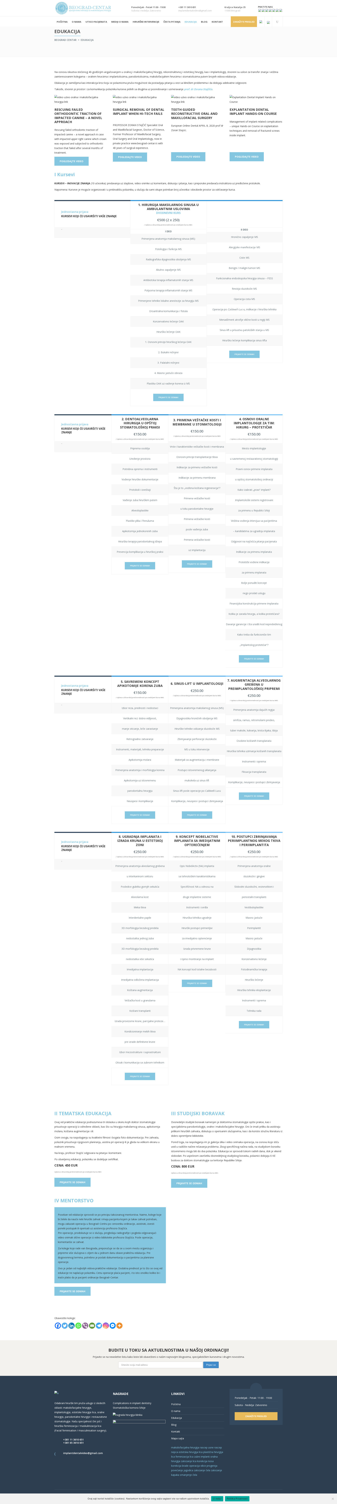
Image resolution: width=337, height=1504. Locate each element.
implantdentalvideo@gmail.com (83, 1453)
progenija (212, 1465)
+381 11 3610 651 (73, 1439)
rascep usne (207, 1447)
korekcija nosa (205, 1461)
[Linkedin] (71, 1326)
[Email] (92, 1326)
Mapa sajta (177, 1438)
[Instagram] (106, 1326)
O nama (175, 1411)
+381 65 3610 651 (73, 1442)
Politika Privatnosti (237, 1498)
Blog (173, 1424)
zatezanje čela (202, 1470)
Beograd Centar (65, 40)
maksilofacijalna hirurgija (185, 1447)
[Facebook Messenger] (113, 1326)
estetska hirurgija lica (191, 1452)
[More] (119, 1326)
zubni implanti (202, 1456)
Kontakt (175, 1431)
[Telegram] (99, 1326)
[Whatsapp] (78, 1326)
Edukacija (176, 1417)
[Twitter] (65, 1326)
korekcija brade (180, 1465)
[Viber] (85, 1326)
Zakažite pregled (244, 21)
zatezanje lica (188, 1461)
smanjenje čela (188, 1474)
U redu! (217, 1498)
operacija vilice (197, 1465)
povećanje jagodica (182, 1470)
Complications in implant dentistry (132, 1403)
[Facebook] (58, 1326)
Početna (176, 1404)
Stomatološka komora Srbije (129, 1407)
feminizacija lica (184, 1456)
